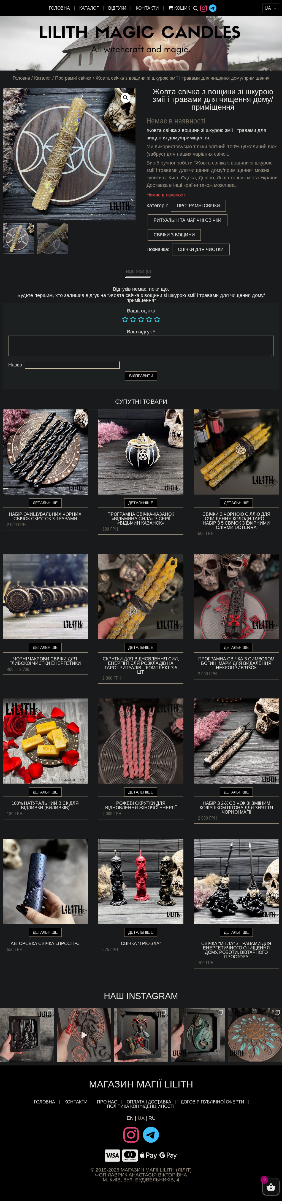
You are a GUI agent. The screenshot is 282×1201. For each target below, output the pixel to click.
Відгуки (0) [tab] (138, 271)
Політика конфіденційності (141, 1106)
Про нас (107, 1102)
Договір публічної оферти (212, 1102)
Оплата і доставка (149, 1102)
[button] (126, 98)
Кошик (181, 8)
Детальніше (45, 503)
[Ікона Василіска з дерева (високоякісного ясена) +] (198, 1035)
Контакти (147, 8)
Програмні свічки (73, 78)
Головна (59, 8)
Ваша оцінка (141, 311)
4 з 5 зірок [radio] (149, 319)
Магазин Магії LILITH (141, 1084)
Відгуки (117, 8)
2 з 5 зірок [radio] (133, 319)
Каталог (89, 8)
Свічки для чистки (201, 249)
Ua (141, 1118)
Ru (152, 1118)
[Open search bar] (196, 8)
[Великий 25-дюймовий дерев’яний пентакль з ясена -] (255, 1035)
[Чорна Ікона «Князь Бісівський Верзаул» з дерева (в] (27, 1035)
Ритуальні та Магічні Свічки (187, 220)
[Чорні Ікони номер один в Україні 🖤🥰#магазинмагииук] (84, 1035)
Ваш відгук (141, 331)
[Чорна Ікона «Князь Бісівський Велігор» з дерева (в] (141, 1035)
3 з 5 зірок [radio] (141, 319)
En (130, 1118)
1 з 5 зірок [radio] (125, 319)
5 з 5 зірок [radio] (157, 319)
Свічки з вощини (174, 235)
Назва (15, 365)
